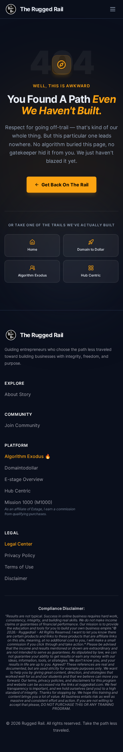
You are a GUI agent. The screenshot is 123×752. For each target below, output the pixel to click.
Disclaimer (16, 578)
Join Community (22, 425)
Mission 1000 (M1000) (28, 502)
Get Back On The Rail (64, 184)
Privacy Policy (20, 555)
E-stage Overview (24, 479)
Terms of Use (19, 567)
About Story (18, 394)
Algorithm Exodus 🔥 (28, 456)
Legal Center (18, 544)
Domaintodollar (21, 468)
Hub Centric (18, 491)
